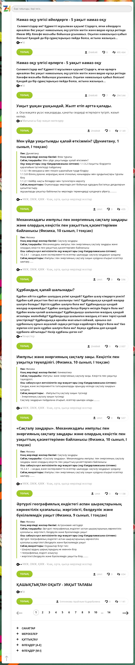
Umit (99, 209)
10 (95, 612)
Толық (24, 52)
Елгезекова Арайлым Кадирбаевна (80, 601)
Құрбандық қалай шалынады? (45, 289)
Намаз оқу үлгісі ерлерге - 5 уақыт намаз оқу (58, 62)
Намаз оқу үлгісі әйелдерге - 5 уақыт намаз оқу (61, 19)
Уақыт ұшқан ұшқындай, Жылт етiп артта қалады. (64, 105)
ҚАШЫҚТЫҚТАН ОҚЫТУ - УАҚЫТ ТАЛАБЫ (54, 584)
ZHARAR (92, 52)
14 (108, 612)
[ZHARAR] (7, 7)
